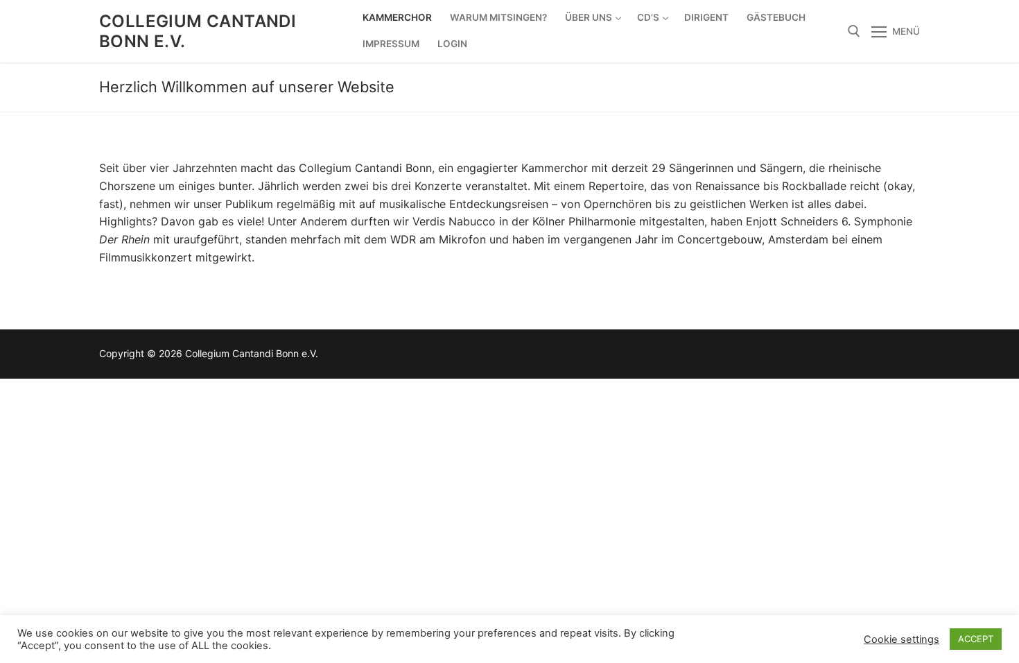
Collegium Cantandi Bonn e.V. (197, 31)
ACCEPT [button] (975, 638)
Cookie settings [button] (901, 639)
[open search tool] (854, 31)
